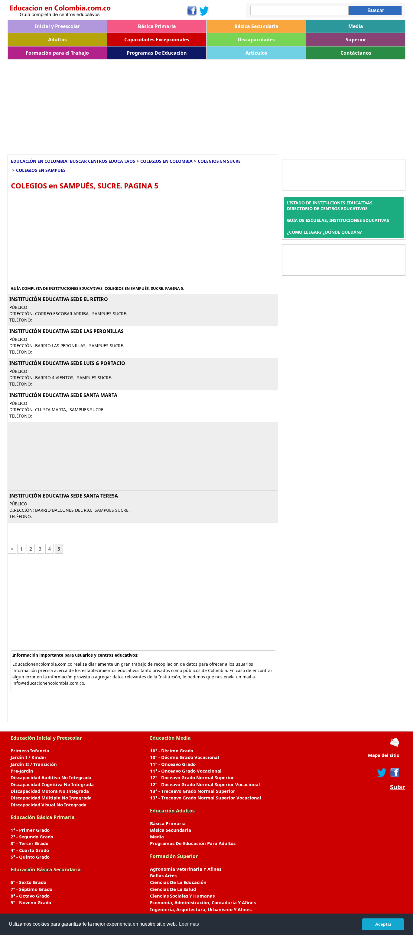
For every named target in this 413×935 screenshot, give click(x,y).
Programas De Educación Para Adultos (193, 843)
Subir (397, 787)
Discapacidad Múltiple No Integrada (51, 798)
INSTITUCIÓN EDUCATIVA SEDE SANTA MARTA (63, 395)
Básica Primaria (157, 26)
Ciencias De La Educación (178, 882)
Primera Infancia (30, 751)
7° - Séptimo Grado (31, 889)
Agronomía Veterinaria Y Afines (185, 869)
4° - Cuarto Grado (30, 850)
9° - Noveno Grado (31, 902)
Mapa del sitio (383, 755)
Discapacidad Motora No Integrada (50, 791)
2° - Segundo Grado (32, 837)
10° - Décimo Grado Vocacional (184, 757)
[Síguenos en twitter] (381, 772)
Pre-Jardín (22, 771)
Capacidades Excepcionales (156, 39)
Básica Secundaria (256, 26)
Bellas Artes (163, 876)
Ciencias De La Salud (173, 889)
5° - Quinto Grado (30, 857)
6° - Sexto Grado (28, 882)
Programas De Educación (157, 53)
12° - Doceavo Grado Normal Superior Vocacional (205, 784)
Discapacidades (256, 39)
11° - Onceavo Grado (173, 764)
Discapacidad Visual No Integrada (48, 805)
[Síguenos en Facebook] (192, 11)
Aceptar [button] (383, 924)
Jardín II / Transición (34, 764)
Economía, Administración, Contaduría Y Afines (203, 902)
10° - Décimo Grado (171, 751)
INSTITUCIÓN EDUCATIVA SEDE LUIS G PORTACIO (67, 363)
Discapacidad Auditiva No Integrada (51, 777)
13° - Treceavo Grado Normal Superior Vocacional (205, 798)
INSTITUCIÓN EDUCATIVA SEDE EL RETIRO (58, 299)
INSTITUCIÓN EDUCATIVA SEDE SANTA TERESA (63, 495)
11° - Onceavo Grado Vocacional (186, 771)
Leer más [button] (189, 924)
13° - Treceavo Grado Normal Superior (192, 791)
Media (355, 26)
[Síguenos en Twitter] (204, 11)
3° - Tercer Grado (29, 843)
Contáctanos (355, 53)
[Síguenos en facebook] (394, 772)
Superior (356, 39)
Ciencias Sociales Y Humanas (182, 896)
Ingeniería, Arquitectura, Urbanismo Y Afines (201, 909)
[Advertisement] (189, 104)
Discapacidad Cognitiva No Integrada (52, 784)
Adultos (57, 39)
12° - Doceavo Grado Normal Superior (192, 777)
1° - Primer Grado (30, 830)
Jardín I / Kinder (29, 757)
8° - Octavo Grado (30, 896)
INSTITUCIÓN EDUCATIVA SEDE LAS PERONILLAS (66, 331)
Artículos (256, 53)
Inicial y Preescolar (57, 26)
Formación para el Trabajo (57, 53)
